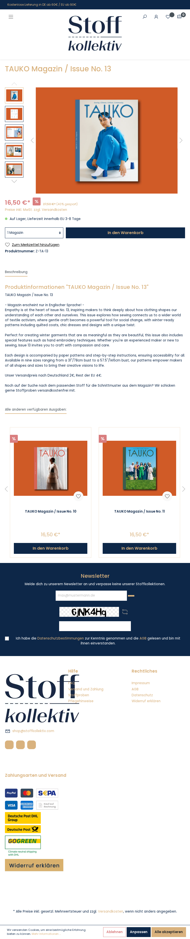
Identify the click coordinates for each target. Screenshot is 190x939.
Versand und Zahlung (85, 689)
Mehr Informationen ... (46, 934)
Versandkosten (110, 911)
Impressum (141, 683)
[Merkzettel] (168, 17)
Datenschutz (142, 695)
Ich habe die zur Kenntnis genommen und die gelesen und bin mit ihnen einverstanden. (98, 641)
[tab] (16, 272)
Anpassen (138, 932)
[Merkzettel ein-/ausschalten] (78, 496)
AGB (143, 638)
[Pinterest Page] (31, 744)
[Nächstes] (181, 141)
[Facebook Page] (9, 744)
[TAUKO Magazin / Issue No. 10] (50, 468)
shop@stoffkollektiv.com (33, 731)
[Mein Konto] (156, 16)
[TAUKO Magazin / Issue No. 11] (139, 468)
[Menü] (11, 16)
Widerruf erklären (146, 701)
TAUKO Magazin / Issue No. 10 (50, 511)
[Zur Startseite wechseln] (95, 33)
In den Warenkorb (125, 233)
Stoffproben (78, 695)
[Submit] (131, 596)
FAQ (71, 683)
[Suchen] (144, 17)
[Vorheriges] (32, 141)
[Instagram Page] (20, 744)
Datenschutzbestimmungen (60, 638)
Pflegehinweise (81, 701)
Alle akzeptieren (169, 932)
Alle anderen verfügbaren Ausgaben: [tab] (36, 409)
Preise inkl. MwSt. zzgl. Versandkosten (36, 209)
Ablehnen (114, 932)
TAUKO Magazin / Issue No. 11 (139, 511)
